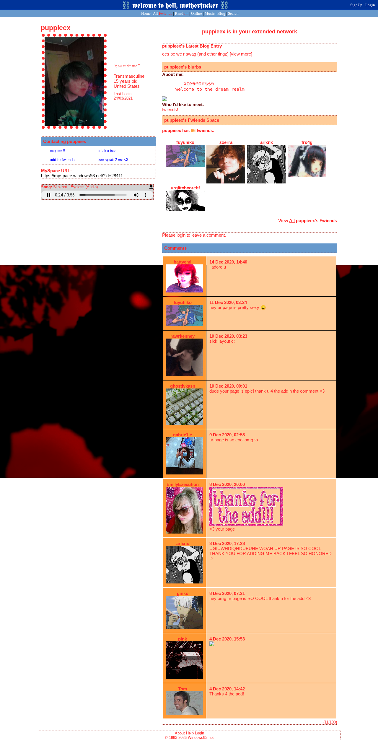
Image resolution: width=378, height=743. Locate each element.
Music (210, 13)
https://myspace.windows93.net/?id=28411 (82, 175)
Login (370, 5)
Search (233, 13)
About (180, 733)
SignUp (356, 5)
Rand (181, 13)
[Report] (113, 150)
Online (196, 13)
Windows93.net (201, 737)
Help (190, 733)
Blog (221, 13)
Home (146, 13)
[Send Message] (64, 150)
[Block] (113, 159)
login (181, 235)
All (162, 13)
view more (241, 53)
